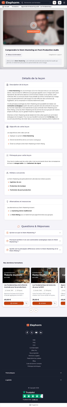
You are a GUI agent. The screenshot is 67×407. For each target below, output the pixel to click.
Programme (34, 405)
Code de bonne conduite (34, 363)
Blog (34, 361)
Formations (15, 6)
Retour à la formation (14, 54)
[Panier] (54, 2)
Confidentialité (34, 348)
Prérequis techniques (34, 366)
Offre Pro (34, 350)
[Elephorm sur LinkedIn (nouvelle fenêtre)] (41, 332)
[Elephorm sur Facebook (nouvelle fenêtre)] (27, 332)
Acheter (15, 303)
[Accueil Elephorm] (34, 325)
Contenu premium (33, 31)
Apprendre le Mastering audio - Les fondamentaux (36, 6)
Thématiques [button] (10, 373)
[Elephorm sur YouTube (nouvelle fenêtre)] (36, 332)
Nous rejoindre (34, 353)
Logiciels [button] (8, 380)
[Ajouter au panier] (26, 303)
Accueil (6, 6)
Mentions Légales (34, 356)
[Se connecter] (59, 2)
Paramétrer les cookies (34, 358)
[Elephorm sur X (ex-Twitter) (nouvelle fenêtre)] (32, 332)
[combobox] (35, 2)
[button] (31, 310)
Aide (34, 340)
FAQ (34, 342)
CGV (34, 345)
